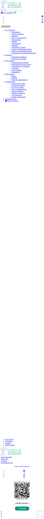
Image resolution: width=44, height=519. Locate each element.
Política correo (10, 445)
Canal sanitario (17, 70)
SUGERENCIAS (7, 463)
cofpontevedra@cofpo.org (22, 466)
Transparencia (16, 40)
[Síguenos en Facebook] (42, 16)
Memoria (15, 45)
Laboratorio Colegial (19, 47)
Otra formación (17, 95)
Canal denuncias (6, 457)
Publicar (14, 78)
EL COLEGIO (10, 30)
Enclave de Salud (17, 87)
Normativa (15, 72)
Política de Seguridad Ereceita (22, 51)
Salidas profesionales (19, 97)
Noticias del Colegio (18, 83)
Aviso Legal (9, 439)
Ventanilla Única (10, 99)
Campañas (15, 68)
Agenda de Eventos (18, 85)
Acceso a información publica (22, 49)
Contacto (4, 461)
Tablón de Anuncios (18, 93)
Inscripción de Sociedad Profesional (24, 53)
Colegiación (16, 43)
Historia (14, 42)
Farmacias (8, 55)
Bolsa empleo (9, 74)
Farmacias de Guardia (19, 59)
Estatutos (15, 36)
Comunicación (10, 82)
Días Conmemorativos (19, 89)
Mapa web (4, 459)
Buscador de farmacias (19, 57)
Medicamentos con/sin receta (21, 64)
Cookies (8, 443)
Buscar (14, 76)
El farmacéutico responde (20, 63)
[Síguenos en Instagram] (42, 20)
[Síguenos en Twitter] (42, 18)
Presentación (16, 32)
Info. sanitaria (9, 61)
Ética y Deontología (18, 38)
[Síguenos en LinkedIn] (42, 22)
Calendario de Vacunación (20, 66)
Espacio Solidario (17, 91)
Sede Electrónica (12, 101)
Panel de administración (20, 80)
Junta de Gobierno (18, 34)
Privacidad (8, 441)
